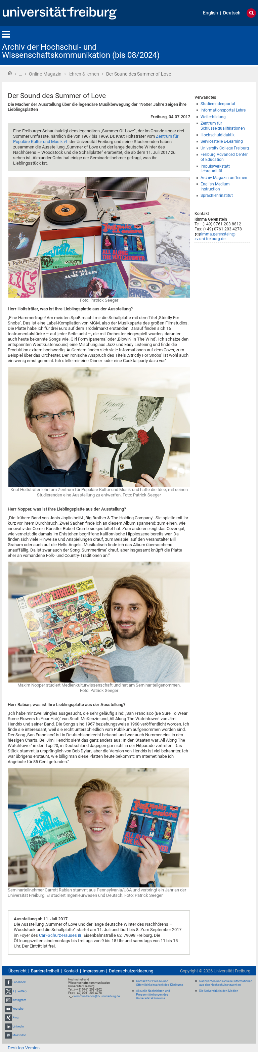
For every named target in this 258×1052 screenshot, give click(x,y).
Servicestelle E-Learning (222, 141)
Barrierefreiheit (45, 970)
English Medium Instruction (215, 186)
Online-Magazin (45, 74)
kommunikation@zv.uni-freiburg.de (97, 996)
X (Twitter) (19, 991)
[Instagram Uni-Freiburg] (8, 1000)
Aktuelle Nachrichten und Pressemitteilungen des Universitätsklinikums (153, 994)
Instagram (19, 1000)
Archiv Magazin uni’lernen (224, 177)
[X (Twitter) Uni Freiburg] (8, 991)
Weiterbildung (213, 117)
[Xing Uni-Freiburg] (8, 1017)
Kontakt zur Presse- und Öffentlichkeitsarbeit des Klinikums (159, 983)
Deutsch (232, 13)
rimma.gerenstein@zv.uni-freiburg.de (215, 237)
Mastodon (19, 1035)
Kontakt (70, 970)
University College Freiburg (225, 148)
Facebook (19, 982)
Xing (15, 1017)
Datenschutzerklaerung (131, 970)
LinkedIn (18, 1026)
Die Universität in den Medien (218, 991)
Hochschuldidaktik (217, 135)
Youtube (18, 1008)
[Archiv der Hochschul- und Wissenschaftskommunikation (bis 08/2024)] (223, 45)
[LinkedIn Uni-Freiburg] (8, 1026)
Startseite (10, 73)
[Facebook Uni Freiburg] (8, 982)
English (210, 13)
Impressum (93, 970)
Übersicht (17, 970)
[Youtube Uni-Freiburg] (8, 1008)
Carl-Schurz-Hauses (58, 935)
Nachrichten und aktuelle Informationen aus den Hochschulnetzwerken (225, 983)
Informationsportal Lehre (223, 110)
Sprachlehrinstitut (217, 195)
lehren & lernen (84, 74)
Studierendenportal (218, 103)
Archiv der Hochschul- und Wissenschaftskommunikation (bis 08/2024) (81, 51)
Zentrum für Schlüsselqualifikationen (223, 126)
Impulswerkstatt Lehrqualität (215, 169)
